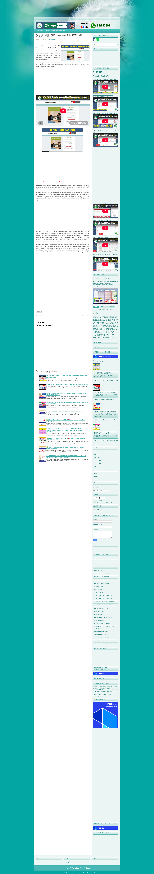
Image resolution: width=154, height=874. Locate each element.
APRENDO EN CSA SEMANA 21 (106, 319)
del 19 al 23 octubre (99, 586)
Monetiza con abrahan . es (105, 502)
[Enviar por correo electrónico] (36, 312)
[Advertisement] (53, 8)
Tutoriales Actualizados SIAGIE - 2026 (55, 31)
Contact (96, 480)
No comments (52, 39)
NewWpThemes (60, 872)
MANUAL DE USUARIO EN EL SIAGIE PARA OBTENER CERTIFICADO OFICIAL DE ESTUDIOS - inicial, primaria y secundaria (66, 456)
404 (95, 483)
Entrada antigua (86, 315)
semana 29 (107, 337)
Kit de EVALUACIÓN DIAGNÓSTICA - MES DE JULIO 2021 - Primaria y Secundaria (67, 384)
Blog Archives (110, 306)
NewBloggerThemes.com (96, 872)
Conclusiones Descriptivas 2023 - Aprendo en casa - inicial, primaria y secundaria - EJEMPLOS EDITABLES (105, 435)
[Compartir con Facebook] (41, 312)
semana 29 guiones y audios (101, 644)
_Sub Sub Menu (97, 457)
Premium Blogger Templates (84, 872)
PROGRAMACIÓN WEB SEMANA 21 (107, 334)
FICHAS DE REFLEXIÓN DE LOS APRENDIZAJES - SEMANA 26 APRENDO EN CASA (66, 411)
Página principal (39, 31)
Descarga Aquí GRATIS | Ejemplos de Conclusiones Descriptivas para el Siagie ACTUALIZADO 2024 (103, 374)
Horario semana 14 (110, 328)
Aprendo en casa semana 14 (109, 316)
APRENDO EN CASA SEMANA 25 (101, 317)
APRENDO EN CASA (97, 316)
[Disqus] (105, 752)
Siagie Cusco (76, 868)
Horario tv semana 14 (99, 620)
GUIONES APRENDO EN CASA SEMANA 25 (104, 605)
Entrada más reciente (41, 315)
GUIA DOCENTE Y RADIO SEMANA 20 (109, 322)
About (95, 476)
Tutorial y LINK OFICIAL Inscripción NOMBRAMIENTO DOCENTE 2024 (59, 36)
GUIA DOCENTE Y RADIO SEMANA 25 (102, 323)
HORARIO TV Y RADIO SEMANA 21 (106, 331)
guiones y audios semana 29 (110, 326)
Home (95, 445)
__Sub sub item (97, 460)
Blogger (111, 309)
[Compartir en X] (40, 312)
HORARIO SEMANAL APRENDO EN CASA (102, 329)
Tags (102, 306)
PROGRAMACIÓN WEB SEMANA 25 (101, 336)
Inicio (64, 315)
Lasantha (75, 872)
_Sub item (96, 451)
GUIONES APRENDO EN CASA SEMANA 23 (104, 324)
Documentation (98, 470)
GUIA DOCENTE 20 (98, 592)
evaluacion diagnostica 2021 (105, 320)
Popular (96, 306)
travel (95, 466)
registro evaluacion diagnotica (103, 336)
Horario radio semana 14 (99, 328)
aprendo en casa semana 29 (101, 580)
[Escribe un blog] (38, 312)
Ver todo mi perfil (98, 511)
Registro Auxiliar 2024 (101, 278)
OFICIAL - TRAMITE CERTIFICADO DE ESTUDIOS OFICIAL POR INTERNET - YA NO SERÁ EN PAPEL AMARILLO (105, 414)
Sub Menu (96, 448)
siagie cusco (98, 509)
